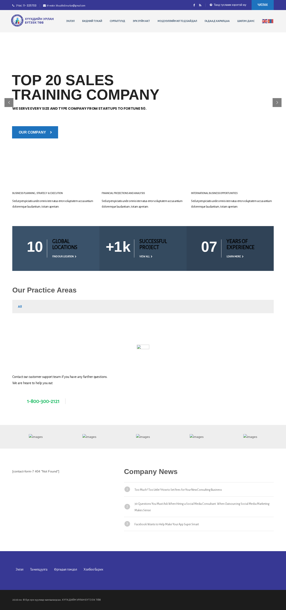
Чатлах (263, 4)
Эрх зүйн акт (141, 21)
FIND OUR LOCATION (63, 256)
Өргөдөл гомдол (65, 569)
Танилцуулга (39, 569)
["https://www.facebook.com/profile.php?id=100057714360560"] (194, 5)
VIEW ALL (144, 256)
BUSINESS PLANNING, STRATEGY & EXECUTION (37, 193)
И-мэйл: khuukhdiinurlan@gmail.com (66, 5)
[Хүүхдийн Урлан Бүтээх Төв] (32, 20)
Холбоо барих (93, 569)
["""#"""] (200, 5)
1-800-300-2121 (43, 401)
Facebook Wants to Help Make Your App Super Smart (167, 524)
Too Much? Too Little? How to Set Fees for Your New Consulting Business (178, 489)
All (20, 306)
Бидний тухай (92, 21)
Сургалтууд (117, 21)
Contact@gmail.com (90, 401)
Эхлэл (70, 21)
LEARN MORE (234, 256)
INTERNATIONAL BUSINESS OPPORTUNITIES (214, 193)
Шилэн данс (245, 21)
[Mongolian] (271, 21)
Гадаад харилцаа (217, 21)
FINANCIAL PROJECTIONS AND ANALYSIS (123, 193)
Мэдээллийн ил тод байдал (177, 21)
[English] (265, 21)
